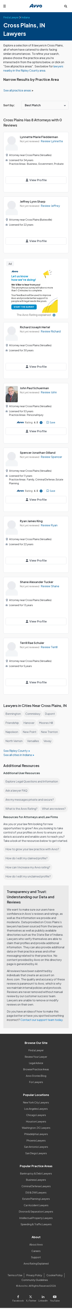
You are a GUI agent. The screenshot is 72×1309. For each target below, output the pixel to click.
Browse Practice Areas (36, 1069)
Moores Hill (46, 723)
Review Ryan (49, 525)
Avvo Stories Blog (36, 1075)
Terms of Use (15, 1275)
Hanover (28, 723)
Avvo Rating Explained (36, 1263)
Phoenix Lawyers (36, 1140)
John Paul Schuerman (34, 388)
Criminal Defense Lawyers (36, 1186)
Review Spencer (51, 457)
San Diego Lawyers (36, 1153)
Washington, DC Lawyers (36, 1127)
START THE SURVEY (24, 307)
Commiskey (32, 713)
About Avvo (36, 1244)
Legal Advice (36, 1063)
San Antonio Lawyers (36, 1146)
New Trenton (49, 732)
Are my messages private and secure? (29, 799)
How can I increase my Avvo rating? (27, 867)
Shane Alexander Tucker (36, 582)
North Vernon (14, 741)
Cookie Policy (54, 1275)
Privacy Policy (34, 1275)
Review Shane (50, 586)
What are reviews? (54, 808)
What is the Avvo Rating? (21, 808)
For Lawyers (36, 1082)
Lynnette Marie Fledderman (39, 137)
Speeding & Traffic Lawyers (36, 1224)
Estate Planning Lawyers (36, 1198)
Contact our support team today (41, 1020)
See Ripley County (15, 750)
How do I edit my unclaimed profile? (28, 876)
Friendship (12, 723)
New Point (29, 732)
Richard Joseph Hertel (35, 327)
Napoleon (11, 732)
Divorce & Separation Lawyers (36, 1211)
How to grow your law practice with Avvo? (32, 849)
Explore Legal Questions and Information (31, 781)
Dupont (50, 713)
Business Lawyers (36, 1179)
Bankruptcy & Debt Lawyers (36, 1173)
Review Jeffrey (50, 205)
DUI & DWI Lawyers (36, 1192)
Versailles (33, 741)
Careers (36, 1250)
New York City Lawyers (36, 1102)
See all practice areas (17, 90)
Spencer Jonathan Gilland (37, 452)
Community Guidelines (34, 1279)
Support (36, 1257)
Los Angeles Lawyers (36, 1108)
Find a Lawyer (36, 1050)
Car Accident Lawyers (36, 1205)
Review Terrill (49, 647)
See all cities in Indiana (17, 755)
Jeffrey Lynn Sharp (32, 201)
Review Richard (51, 331)
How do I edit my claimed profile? (26, 858)
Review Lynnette (52, 141)
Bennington (13, 713)
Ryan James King (31, 521)
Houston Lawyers (36, 1121)
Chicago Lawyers (36, 1115)
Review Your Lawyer (36, 1056)
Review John (49, 392)
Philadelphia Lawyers (36, 1134)
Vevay (47, 741)
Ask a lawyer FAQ (16, 790)
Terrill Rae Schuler (32, 643)
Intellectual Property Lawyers (36, 1217)
